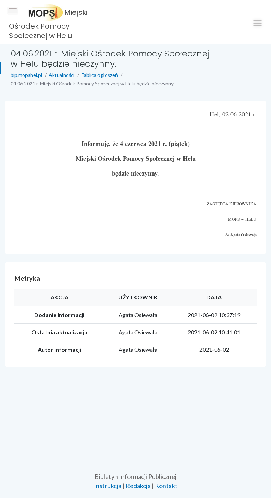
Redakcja (138, 486)
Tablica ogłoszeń (99, 75)
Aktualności (61, 75)
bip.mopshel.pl (26, 75)
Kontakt (166, 486)
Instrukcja (107, 486)
